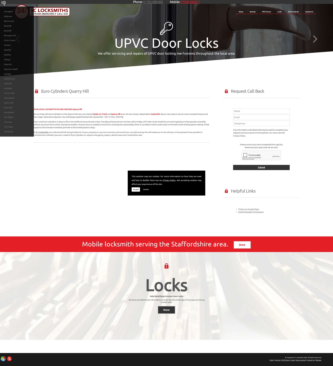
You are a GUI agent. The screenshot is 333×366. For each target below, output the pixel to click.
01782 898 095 (153, 2)
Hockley (7, 74)
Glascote (8, 64)
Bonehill (7, 31)
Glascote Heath (11, 69)
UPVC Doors (266, 12)
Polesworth (9, 98)
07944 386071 (190, 2)
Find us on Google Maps (248, 209)
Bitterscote (9, 21)
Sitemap (318, 360)
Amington (8, 11)
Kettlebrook (9, 79)
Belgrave (8, 16)
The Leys (8, 122)
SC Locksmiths (42, 132)
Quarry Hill (8, 103)
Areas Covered (293, 12)
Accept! (136, 189)
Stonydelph (9, 112)
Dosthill (7, 50)
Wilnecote (8, 131)
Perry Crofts (9, 93)
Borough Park (10, 35)
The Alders (9, 117)
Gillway (7, 59)
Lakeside (8, 83)
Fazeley (7, 55)
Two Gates (8, 127)
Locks (279, 12)
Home (241, 12)
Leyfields (8, 88)
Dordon (7, 45)
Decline (146, 189)
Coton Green (9, 40)
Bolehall (7, 26)
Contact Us (309, 12)
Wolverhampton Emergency (251, 212)
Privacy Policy (169, 180)
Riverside (8, 107)
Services (253, 12)
